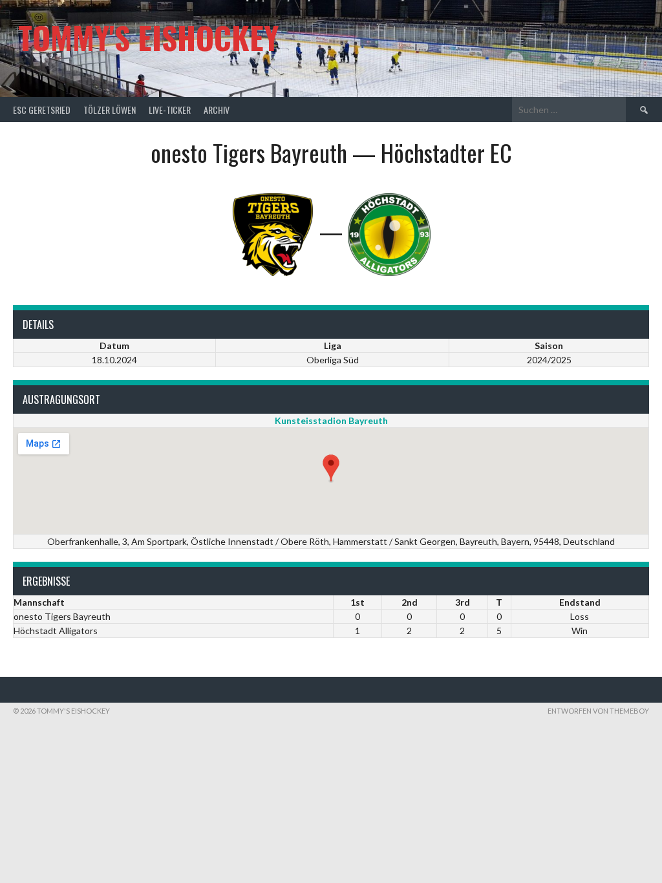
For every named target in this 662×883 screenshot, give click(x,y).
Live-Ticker (170, 109)
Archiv (217, 109)
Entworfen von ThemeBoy (598, 711)
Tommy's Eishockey (148, 37)
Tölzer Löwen (109, 109)
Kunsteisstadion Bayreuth (331, 420)
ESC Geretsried (41, 109)
